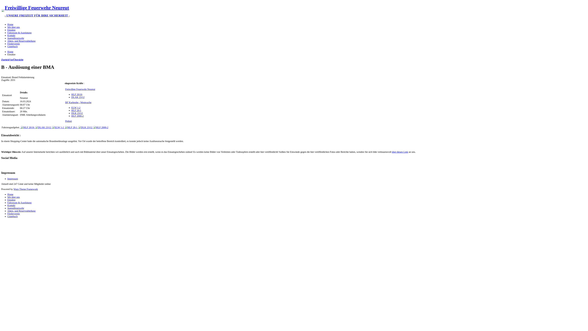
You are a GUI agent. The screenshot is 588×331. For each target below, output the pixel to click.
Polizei (68, 121)
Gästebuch (12, 46)
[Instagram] (15, 165)
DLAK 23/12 (78, 97)
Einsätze (11, 30)
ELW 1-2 (75, 107)
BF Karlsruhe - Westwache (78, 102)
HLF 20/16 (76, 94)
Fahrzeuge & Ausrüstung (19, 32)
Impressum (12, 178)
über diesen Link (400, 152)
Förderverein (13, 43)
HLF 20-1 (76, 110)
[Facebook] (4, 165)
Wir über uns (13, 27)
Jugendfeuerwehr (15, 38)
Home (10, 24)
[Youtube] (9, 165)
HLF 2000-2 (77, 116)
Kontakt (11, 35)
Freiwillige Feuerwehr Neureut (80, 89)
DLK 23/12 (77, 113)
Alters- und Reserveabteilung (21, 41)
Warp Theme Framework (25, 189)
